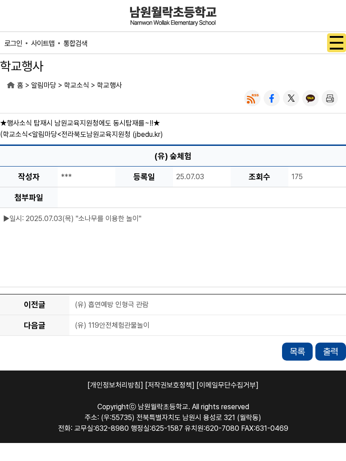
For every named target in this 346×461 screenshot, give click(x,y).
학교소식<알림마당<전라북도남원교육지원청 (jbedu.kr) (83, 134)
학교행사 (109, 85)
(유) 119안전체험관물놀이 (112, 325)
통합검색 (75, 43)
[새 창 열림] (252, 98)
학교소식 (76, 85)
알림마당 (43, 85)
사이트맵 (43, 43)
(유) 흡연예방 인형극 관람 (112, 305)
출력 (330, 351)
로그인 (13, 43)
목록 (297, 351)
